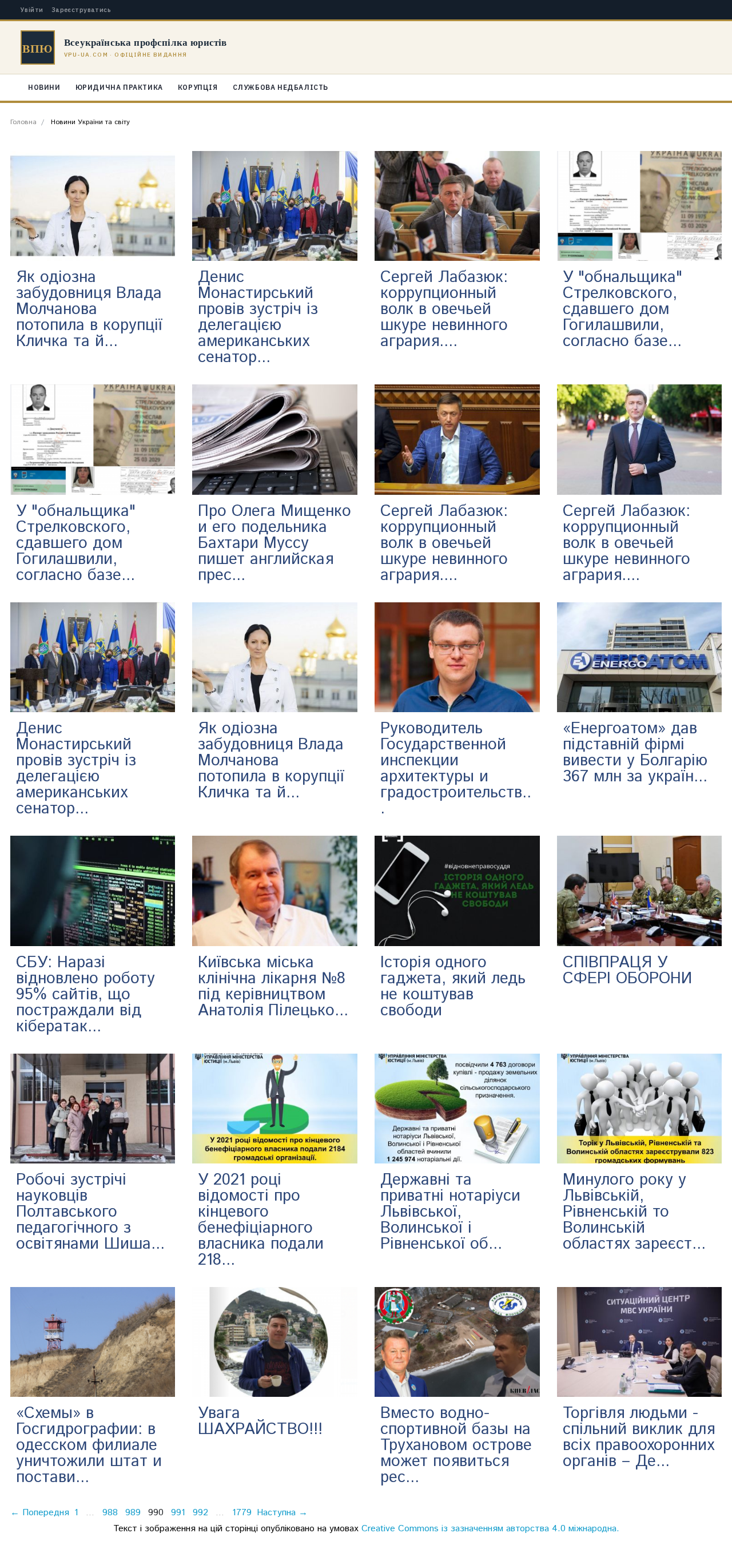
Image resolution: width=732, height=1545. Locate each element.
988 (110, 1512)
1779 (242, 1512)
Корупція (198, 87)
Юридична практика (119, 87)
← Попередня (39, 1512)
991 (178, 1512)
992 (200, 1512)
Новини (44, 87)
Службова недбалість (280, 87)
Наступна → (282, 1512)
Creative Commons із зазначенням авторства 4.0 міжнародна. (490, 1528)
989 (133, 1512)
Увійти (32, 10)
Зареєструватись (81, 10)
